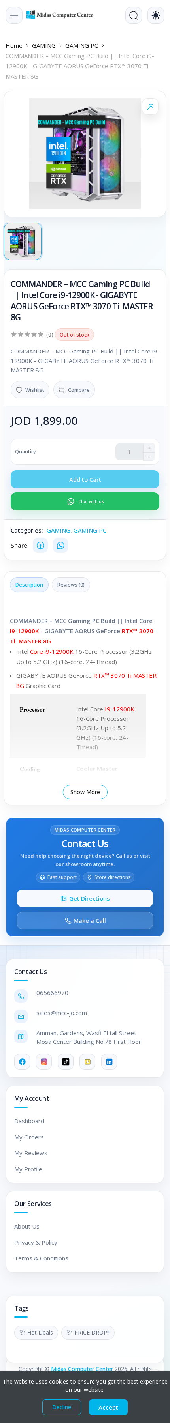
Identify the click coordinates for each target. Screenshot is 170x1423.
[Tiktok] (66, 1062)
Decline (61, 1407)
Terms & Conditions (41, 1258)
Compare (79, 389)
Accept (108, 1407)
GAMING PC (81, 45)
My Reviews (30, 1153)
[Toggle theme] (156, 15)
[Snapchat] (87, 1062)
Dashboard (29, 1121)
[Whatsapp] (60, 545)
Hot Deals (40, 1332)
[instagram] (44, 1062)
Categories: (27, 530)
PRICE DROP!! (92, 1332)
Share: (20, 545)
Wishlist (34, 389)
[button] (14, 15)
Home (14, 45)
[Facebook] (40, 545)
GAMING (44, 45)
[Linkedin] (109, 1062)
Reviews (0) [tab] (71, 584)
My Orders (29, 1137)
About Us (27, 1226)
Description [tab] (29, 584)
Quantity (25, 451)
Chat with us (91, 501)
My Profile (28, 1169)
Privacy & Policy (35, 1242)
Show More (85, 792)
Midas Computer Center (82, 1369)
